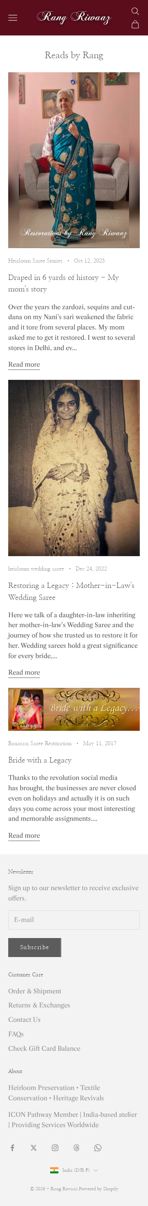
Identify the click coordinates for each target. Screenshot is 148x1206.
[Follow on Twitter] (34, 1148)
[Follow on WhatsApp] (98, 1148)
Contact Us (24, 1020)
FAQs (16, 1034)
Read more (24, 364)
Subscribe (34, 947)
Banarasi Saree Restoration (40, 743)
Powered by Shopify (98, 1189)
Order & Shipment (34, 991)
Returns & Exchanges (39, 1005)
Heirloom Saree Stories (35, 261)
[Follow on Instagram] (55, 1148)
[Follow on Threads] (76, 1148)
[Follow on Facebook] (12, 1148)
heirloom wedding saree (36, 569)
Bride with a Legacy (40, 760)
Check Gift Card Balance (44, 1048)
